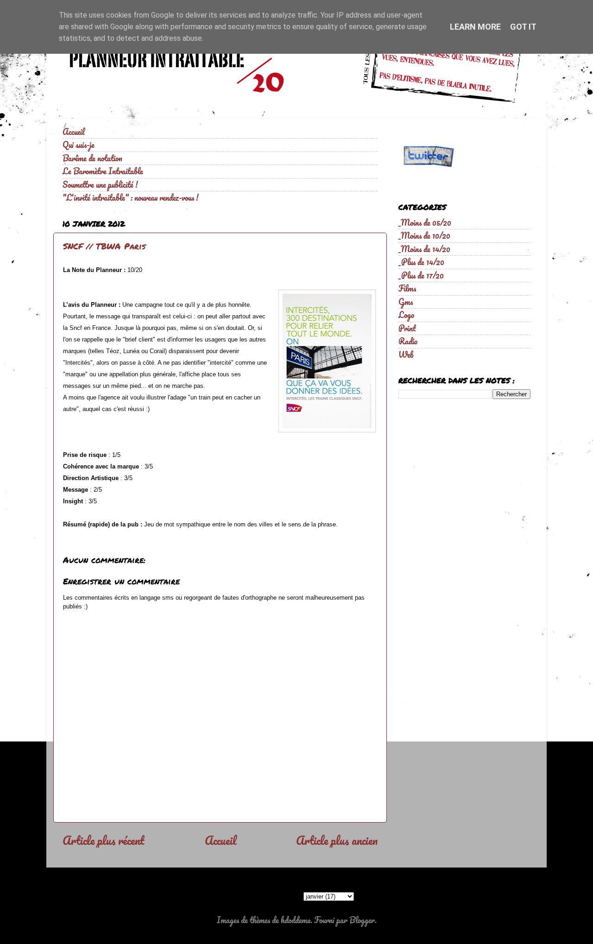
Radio (407, 341)
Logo (406, 314)
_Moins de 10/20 (424, 235)
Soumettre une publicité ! (100, 184)
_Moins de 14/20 (424, 248)
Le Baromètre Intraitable (103, 171)
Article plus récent (104, 840)
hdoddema (295, 919)
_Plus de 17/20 (421, 275)
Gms (405, 301)
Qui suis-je (79, 144)
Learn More (475, 27)
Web (406, 354)
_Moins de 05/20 (424, 222)
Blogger (362, 919)
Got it (523, 27)
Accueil (74, 131)
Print (407, 328)
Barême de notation (92, 158)
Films (407, 288)
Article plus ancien (337, 840)
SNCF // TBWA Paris (104, 246)
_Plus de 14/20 (421, 261)
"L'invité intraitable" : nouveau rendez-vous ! (130, 197)
